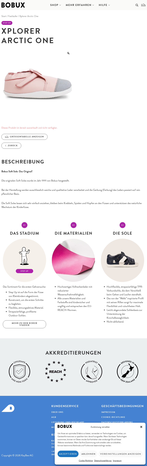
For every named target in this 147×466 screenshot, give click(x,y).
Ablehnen (89, 454)
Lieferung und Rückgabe (67, 422)
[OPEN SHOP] (60, 5)
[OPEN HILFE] (109, 5)
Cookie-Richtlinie (86, 460)
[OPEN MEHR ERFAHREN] (93, 5)
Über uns (57, 412)
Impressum (117, 460)
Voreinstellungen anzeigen (120, 454)
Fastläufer (13, 16)
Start (3, 16)
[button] (141, 426)
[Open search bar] (137, 5)
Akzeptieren (68, 454)
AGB (53, 417)
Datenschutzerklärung (102, 460)
